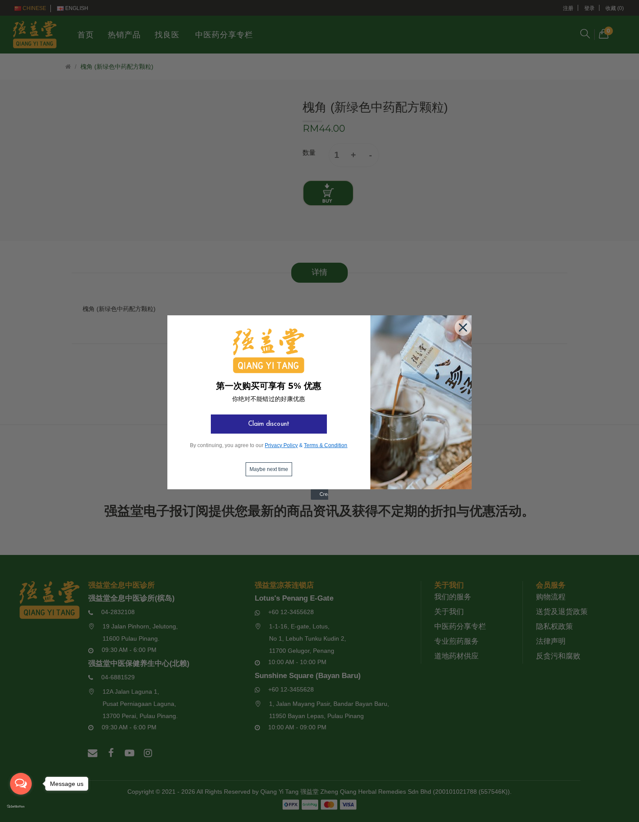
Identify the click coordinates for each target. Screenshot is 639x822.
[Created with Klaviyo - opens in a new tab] (319, 498)
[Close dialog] (461, 326)
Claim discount (269, 424)
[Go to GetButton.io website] (21, 807)
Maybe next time (269, 469)
